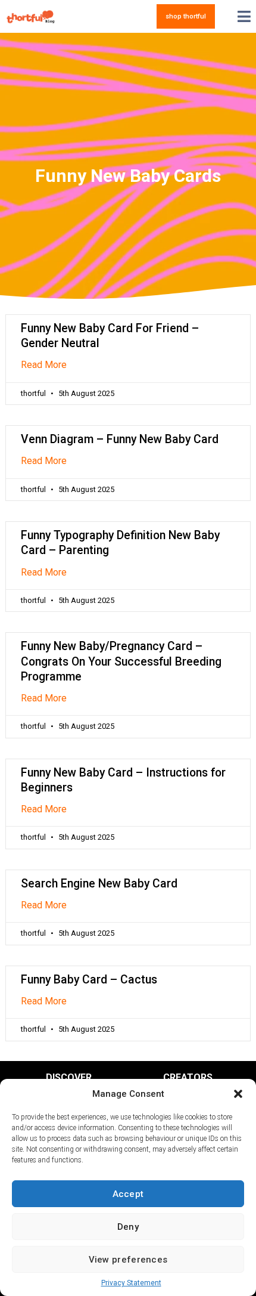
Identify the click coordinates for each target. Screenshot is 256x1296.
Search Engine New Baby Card (99, 883)
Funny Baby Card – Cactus (89, 979)
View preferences (128, 1259)
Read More (44, 364)
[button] (238, 1094)
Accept (128, 1194)
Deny (128, 1226)
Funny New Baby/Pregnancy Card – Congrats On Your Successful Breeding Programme (121, 661)
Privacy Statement (131, 1283)
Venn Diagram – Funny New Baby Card (119, 439)
